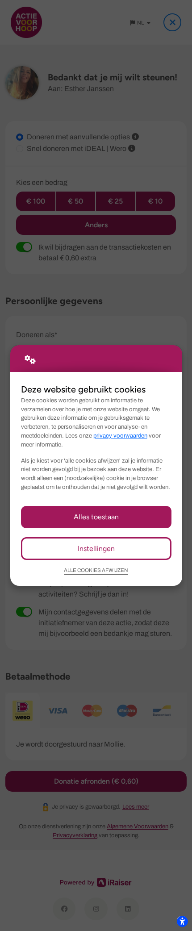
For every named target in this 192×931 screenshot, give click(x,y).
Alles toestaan (96, 517)
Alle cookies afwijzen (96, 570)
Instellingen (96, 548)
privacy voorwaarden (120, 435)
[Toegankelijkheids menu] (182, 921)
